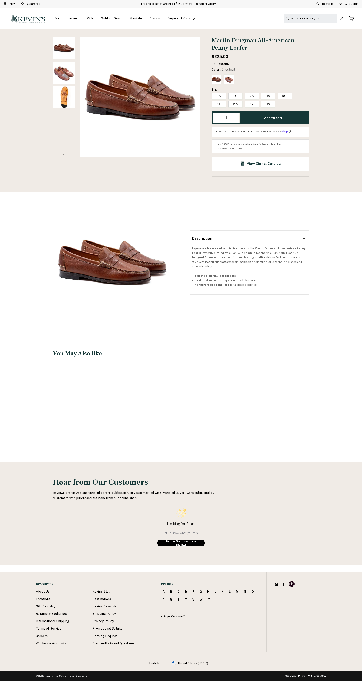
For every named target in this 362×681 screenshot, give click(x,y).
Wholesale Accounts (51, 643)
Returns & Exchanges (52, 614)
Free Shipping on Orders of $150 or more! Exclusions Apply (178, 3)
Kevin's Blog (101, 591)
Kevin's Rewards (104, 606)
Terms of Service (48, 628)
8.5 (219, 96)
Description (202, 238)
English (154, 663)
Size (215, 89)
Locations (43, 599)
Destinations (102, 599)
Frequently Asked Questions (113, 643)
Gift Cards (351, 3)
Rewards (327, 3)
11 (218, 104)
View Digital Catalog (264, 164)
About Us (42, 591)
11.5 (235, 104)
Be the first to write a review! (181, 543)
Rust (229, 79)
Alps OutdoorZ (174, 616)
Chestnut (216, 79)
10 (268, 96)
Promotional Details (107, 628)
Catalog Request (105, 636)
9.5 (252, 96)
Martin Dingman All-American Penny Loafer (76, 419)
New (12, 3)
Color (223, 69)
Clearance (33, 3)
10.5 (285, 96)
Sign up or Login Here (229, 148)
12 (251, 104)
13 (268, 104)
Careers (42, 636)
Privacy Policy (103, 621)
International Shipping (52, 621)
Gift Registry (45, 606)
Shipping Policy (104, 614)
